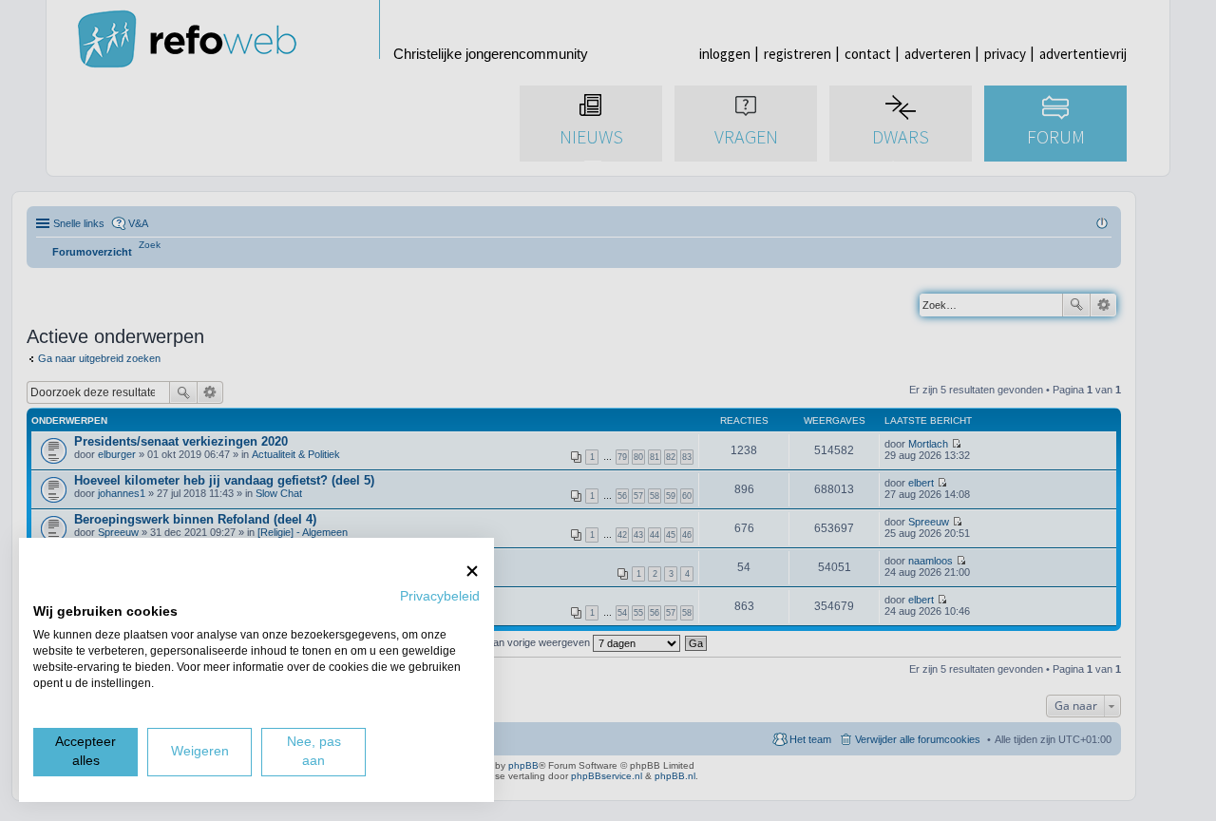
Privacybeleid (440, 596)
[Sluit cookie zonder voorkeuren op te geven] (472, 570)
